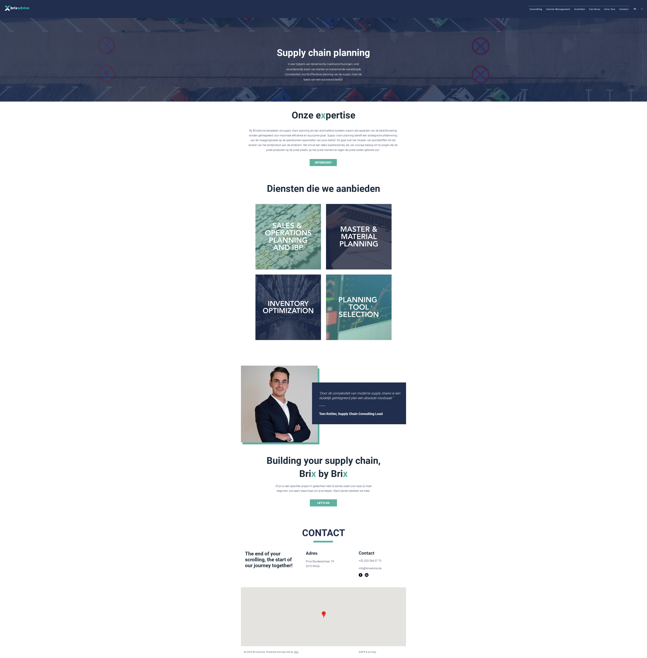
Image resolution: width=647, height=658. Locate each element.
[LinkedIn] (366, 575)
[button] (536, 9)
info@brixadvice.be (370, 568)
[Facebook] (360, 575)
